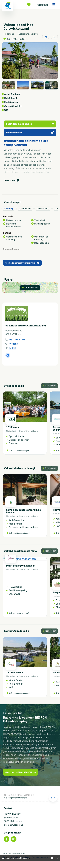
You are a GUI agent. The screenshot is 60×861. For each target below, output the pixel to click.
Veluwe (34, 431)
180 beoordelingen (20, 39)
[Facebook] (6, 839)
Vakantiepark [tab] (25, 208)
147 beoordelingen (21, 450)
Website (13, 343)
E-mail (12, 347)
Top (53, 798)
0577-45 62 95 (17, 339)
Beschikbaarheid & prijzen (19, 124)
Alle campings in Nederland (15, 798)
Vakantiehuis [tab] (43, 208)
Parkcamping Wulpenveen (20, 565)
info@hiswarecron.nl (14, 824)
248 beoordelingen (21, 693)
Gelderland (24, 431)
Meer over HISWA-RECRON (18, 772)
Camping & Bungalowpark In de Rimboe (23, 511)
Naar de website (14, 132)
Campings (42, 4)
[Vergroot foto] (8, 85)
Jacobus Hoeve (14, 672)
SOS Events (12, 427)
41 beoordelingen (20, 613)
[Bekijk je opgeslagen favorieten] (29, 4)
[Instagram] (13, 839)
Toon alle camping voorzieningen (20, 263)
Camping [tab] (8, 208)
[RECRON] (7, 5)
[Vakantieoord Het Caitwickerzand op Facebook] (7, 355)
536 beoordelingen (21, 533)
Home (19, 795)
